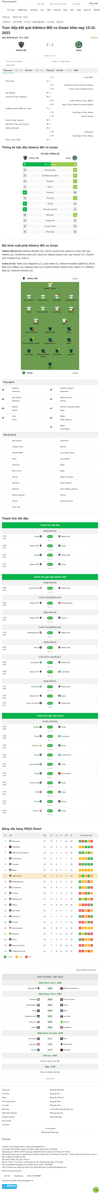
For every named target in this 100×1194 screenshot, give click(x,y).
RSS (3, 1171)
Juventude (35, 662)
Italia (65, 10)
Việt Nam (34, 10)
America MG (34, 764)
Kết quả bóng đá (56, 1113)
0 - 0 (50, 1044)
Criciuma (35, 745)
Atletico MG (65, 536)
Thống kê (50, 70)
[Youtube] (34, 1170)
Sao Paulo (16, 911)
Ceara (63, 801)
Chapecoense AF (18, 951)
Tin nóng (11, 10)
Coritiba (15, 893)
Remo (36, 648)
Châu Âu (56, 10)
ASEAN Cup (22, 10)
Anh (42, 10)
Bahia (63, 696)
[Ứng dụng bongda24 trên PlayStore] (45, 1132)
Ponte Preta (34, 783)
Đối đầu (60, 70)
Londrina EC (66, 755)
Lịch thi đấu (17, 22)
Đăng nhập (93, 3)
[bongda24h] (3, 10)
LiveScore (6, 22)
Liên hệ (7, 1176)
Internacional (34, 588)
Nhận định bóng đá (9, 1113)
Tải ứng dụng (50, 1128)
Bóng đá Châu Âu (57, 1098)
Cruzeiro (15, 864)
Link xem (59, 22)
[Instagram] (29, 1170)
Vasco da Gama (32, 703)
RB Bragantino (67, 603)
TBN (48, 10)
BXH (76, 70)
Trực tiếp (50, 22)
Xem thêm (50, 1079)
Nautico (36, 811)
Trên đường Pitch (60, 4)
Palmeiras (35, 687)
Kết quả (27, 22)
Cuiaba (36, 727)
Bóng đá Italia (55, 1105)
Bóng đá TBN (55, 1101)
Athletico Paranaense (20, 853)
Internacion (33, 1044)
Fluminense (16, 859)
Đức (72, 10)
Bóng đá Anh (55, 1094)
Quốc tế (87, 10)
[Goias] (78, 48)
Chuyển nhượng (8, 1117)
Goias (78, 50)
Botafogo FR (17, 899)
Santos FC (16, 916)
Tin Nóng (5, 1094)
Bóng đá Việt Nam (57, 1090)
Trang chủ (6, 1090)
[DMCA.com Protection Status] (9, 1188)
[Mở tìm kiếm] (94, 4)
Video (4, 1098)
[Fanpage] (24, 1170)
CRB (37, 792)
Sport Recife (66, 773)
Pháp (79, 10)
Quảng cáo (18, 1176)
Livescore (5, 1124)
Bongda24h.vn (27, 1181)
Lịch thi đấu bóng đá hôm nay (61, 1109)
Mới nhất (40, 4)
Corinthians (16, 887)
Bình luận (5, 1109)
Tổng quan (7, 70)
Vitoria (14, 905)
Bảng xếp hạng (38, 22)
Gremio (64, 618)
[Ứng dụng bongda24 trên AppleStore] (54, 1132)
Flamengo (16, 847)
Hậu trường (6, 1121)
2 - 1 (50, 1039)
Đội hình (28, 70)
